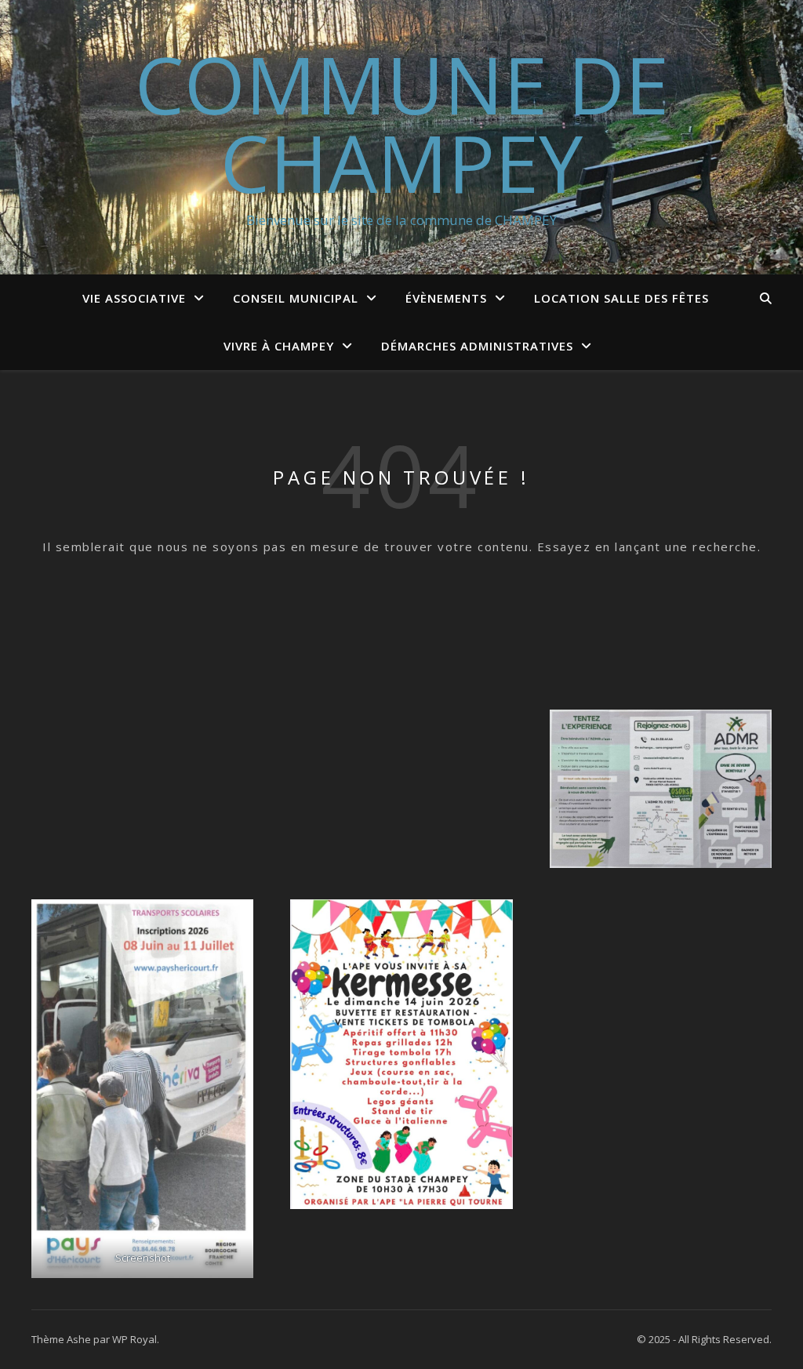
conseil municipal (295, 298)
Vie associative (134, 298)
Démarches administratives (477, 346)
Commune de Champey (402, 123)
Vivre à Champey (278, 346)
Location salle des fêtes (621, 298)
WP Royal (134, 1339)
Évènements (446, 298)
